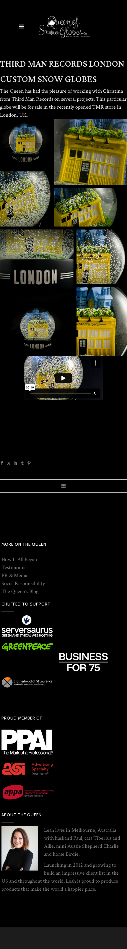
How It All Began (19, 559)
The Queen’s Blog (19, 591)
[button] (25, 143)
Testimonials (14, 567)
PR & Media (14, 575)
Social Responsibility (23, 583)
